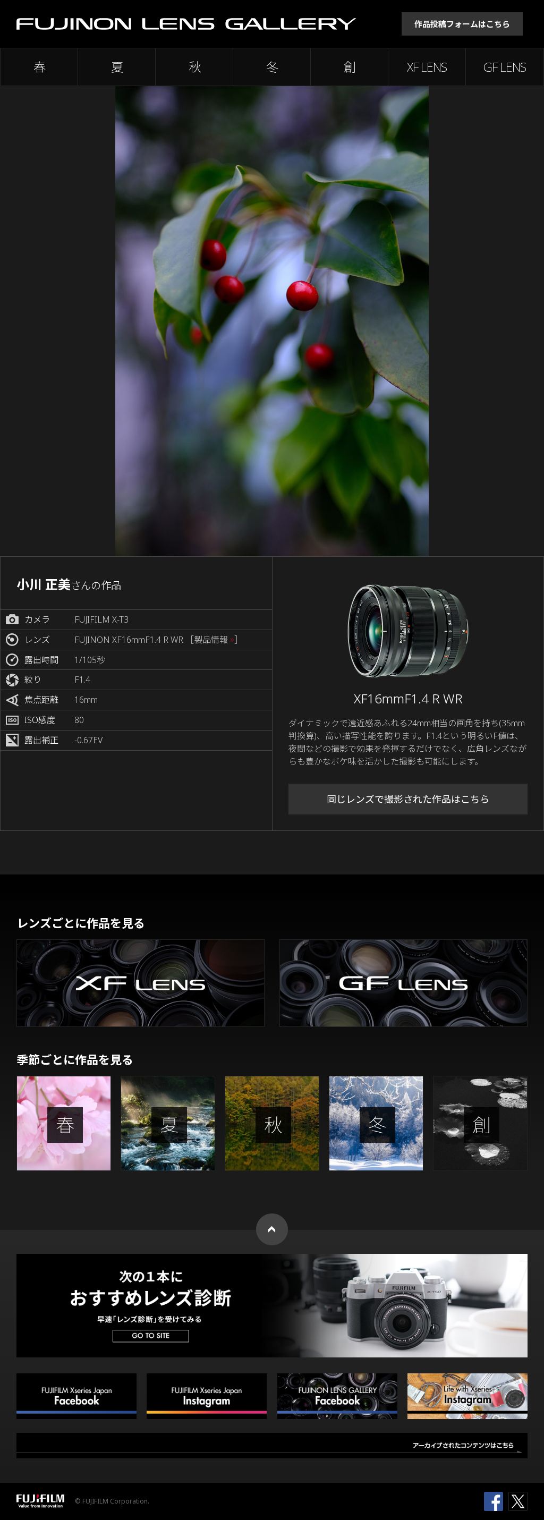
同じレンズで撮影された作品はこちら (408, 799)
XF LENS (427, 66)
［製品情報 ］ (214, 640)
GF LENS (504, 66)
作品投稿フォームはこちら (462, 24)
